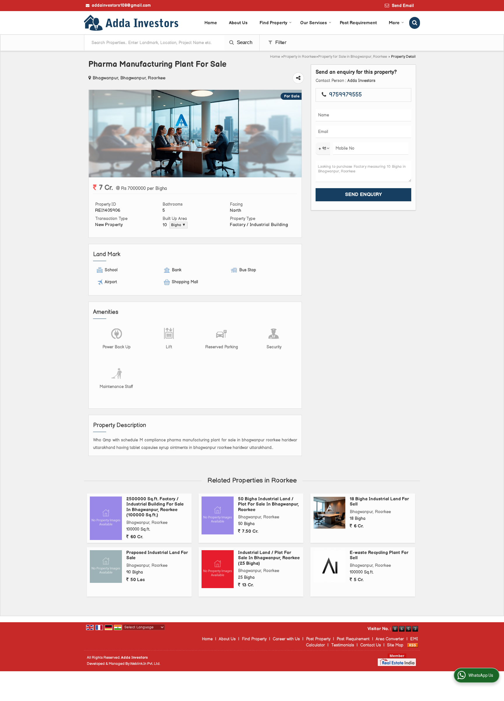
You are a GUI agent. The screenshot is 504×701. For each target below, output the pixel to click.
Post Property (318, 639)
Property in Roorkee (299, 57)
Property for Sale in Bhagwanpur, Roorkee (352, 57)
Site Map (395, 645)
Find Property (273, 23)
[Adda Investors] (131, 23)
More (394, 23)
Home (210, 23)
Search (243, 42)
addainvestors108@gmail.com (121, 5)
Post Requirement (358, 23)
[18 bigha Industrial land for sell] (329, 513)
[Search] (414, 23)
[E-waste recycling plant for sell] (329, 566)
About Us (238, 23)
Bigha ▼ (178, 225)
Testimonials (342, 645)
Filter (280, 43)
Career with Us (286, 639)
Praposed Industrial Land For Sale (157, 555)
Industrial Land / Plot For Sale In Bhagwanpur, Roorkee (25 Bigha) (269, 558)
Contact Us (370, 645)
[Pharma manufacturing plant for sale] (195, 176)
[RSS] (412, 645)
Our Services (313, 23)
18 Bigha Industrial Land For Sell (379, 501)
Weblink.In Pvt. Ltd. (145, 664)
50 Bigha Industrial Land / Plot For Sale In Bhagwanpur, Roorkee (268, 504)
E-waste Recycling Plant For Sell (379, 555)
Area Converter (390, 639)
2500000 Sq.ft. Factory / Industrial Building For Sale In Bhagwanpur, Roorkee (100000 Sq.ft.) (155, 507)
